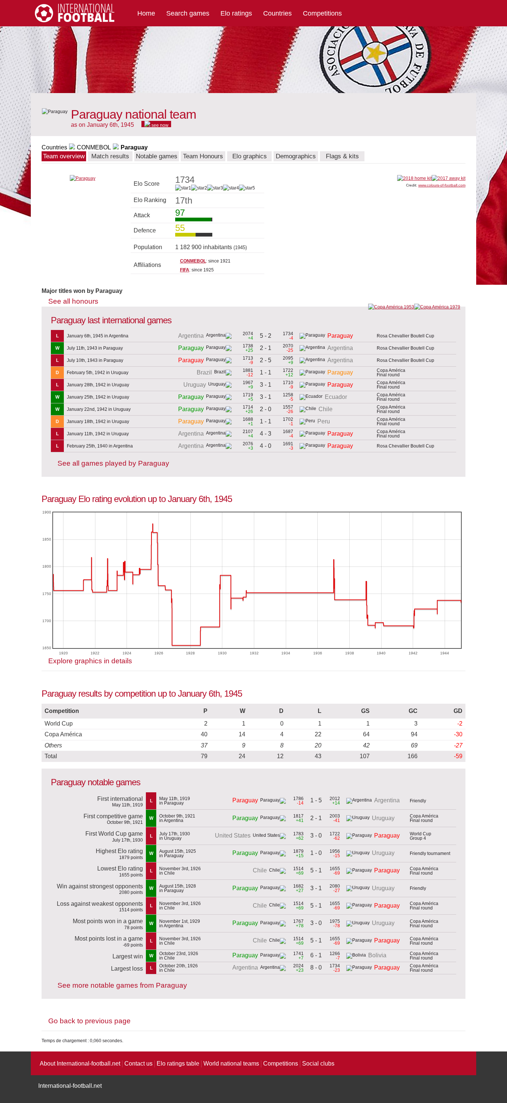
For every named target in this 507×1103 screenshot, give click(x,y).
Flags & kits (342, 156)
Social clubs (318, 1063)
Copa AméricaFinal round (391, 372)
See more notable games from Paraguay (122, 985)
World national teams (231, 1063)
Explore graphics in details (90, 661)
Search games (187, 13)
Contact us (138, 1063)
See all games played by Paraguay (113, 463)
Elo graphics (249, 156)
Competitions (322, 13)
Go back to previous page (89, 1021)
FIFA (184, 270)
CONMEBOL (94, 147)
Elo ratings (236, 13)
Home (146, 13)
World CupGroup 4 (420, 836)
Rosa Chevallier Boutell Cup (405, 336)
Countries (277, 13)
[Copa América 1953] (391, 307)
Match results (110, 156)
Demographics (296, 156)
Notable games (156, 156)
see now (159, 125)
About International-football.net (80, 1063)
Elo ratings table (178, 1063)
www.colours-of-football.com (441, 185)
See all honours (73, 301)
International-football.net (70, 1086)
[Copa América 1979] (437, 307)
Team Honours (203, 156)
